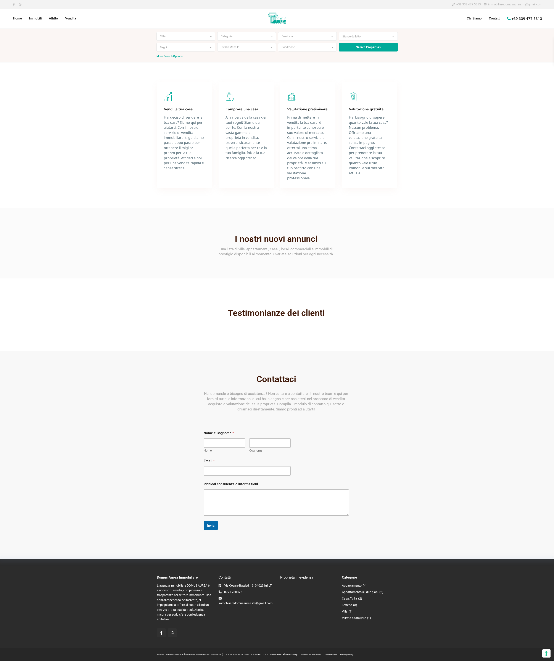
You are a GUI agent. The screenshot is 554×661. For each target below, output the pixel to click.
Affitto (53, 18)
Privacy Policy (346, 654)
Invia (210, 525)
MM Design (292, 654)
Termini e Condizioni (310, 654)
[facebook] (15, 4)
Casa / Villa (349, 598)
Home (17, 18)
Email (209, 461)
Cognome (255, 450)
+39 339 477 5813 (468, 4)
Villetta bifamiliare (354, 618)
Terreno (347, 605)
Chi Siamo (474, 18)
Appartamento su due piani (360, 592)
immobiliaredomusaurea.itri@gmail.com (515, 4)
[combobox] (185, 36)
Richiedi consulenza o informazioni (231, 484)
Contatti (495, 18)
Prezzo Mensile (230, 47)
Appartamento (352, 585)
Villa (345, 611)
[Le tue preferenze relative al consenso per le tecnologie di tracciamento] (546, 653)
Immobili (35, 18)
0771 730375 (233, 592)
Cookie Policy (330, 654)
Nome (208, 450)
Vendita (70, 18)
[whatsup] (21, 4)
